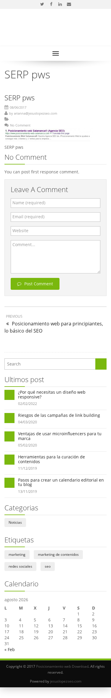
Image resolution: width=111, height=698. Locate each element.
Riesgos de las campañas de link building (59, 415)
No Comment (20, 125)
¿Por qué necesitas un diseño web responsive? (52, 394)
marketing (17, 554)
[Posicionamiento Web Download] (55, 30)
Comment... (23, 244)
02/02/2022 (27, 403)
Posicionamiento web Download (62, 666)
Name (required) (28, 202)
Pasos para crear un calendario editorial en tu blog (61, 482)
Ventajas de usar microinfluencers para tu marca (60, 436)
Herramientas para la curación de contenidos (51, 459)
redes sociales (20, 566)
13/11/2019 (27, 491)
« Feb (9, 649)
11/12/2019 (27, 468)
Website (20, 230)
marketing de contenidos (58, 554)
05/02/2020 (27, 445)
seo (48, 566)
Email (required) (28, 216)
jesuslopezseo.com (65, 681)
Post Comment (38, 284)
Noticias (15, 522)
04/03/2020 (27, 422)
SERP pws (19, 97)
